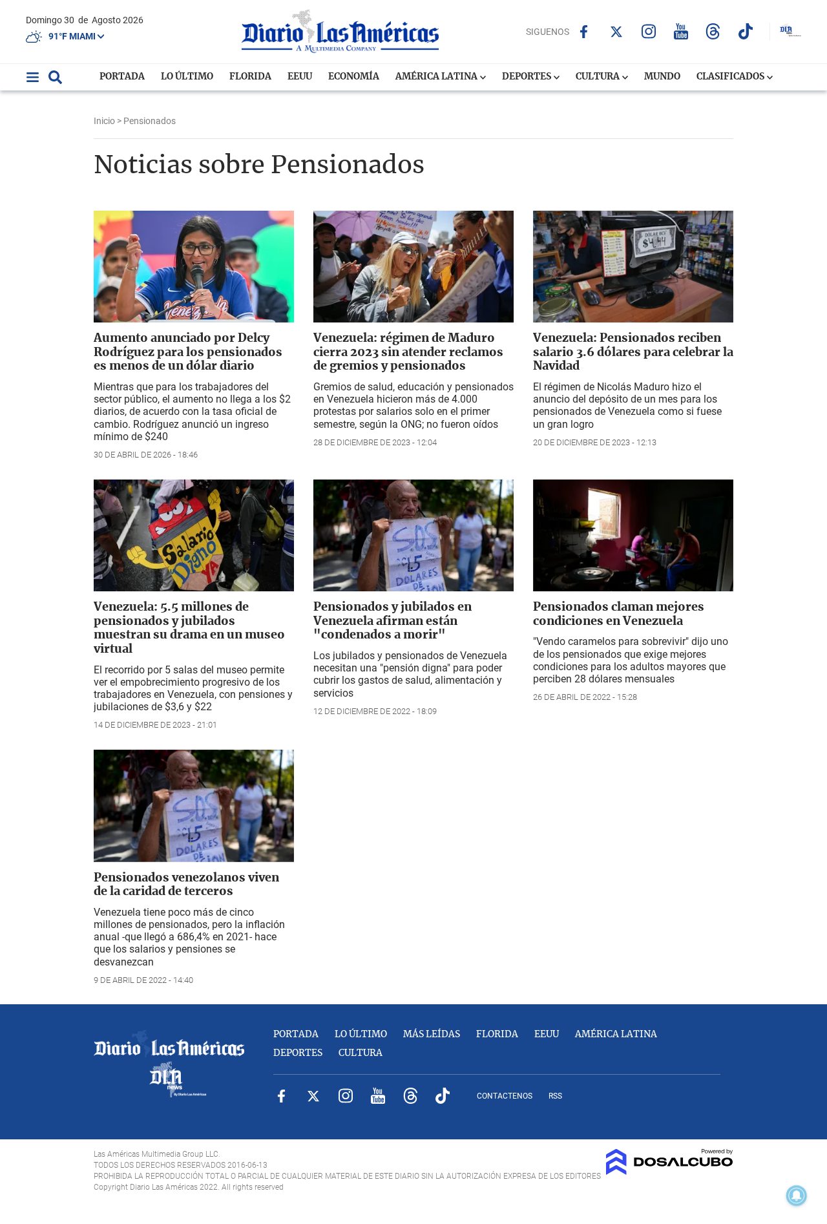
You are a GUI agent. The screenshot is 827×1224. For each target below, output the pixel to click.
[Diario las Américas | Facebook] (584, 31)
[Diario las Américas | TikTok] (745, 31)
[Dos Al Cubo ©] (669, 1171)
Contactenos (504, 1096)
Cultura (599, 76)
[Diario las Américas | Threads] (713, 31)
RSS (555, 1096)
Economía (353, 76)
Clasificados (731, 76)
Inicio (104, 121)
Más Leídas (431, 1034)
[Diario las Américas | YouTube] (681, 31)
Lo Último (187, 76)
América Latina (437, 76)
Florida (250, 76)
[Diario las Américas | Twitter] (616, 31)
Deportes (527, 76)
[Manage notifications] (796, 1195)
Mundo (662, 76)
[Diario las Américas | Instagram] (648, 31)
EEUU (300, 76)
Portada (122, 76)
